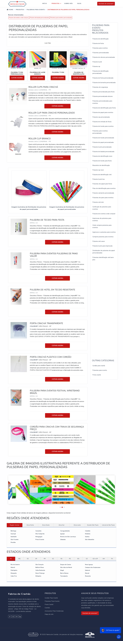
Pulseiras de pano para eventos (102, 198)
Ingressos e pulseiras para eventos (104, 232)
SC (53, 559)
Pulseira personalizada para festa (103, 92)
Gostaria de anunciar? (106, 4)
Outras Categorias (103, 360)
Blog (79, 3)
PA (112, 559)
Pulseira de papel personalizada (103, 142)
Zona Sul (61, 525)
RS (61, 559)
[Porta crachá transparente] (19, 330)
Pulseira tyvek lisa (98, 179)
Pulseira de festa (98, 43)
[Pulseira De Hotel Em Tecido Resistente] (16, 296)
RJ (11, 559)
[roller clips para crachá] (18, 96)
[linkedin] (20, 616)
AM (104, 559)
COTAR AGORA (17, 78)
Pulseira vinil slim (98, 202)
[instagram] (13, 616)
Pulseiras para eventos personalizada (61, 18)
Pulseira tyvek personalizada (101, 147)
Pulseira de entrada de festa (101, 122)
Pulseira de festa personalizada (102, 78)
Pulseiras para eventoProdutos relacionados (100, 29)
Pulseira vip (96, 66)
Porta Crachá (49, 604)
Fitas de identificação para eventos (104, 188)
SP (36, 559)
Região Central (14, 525)
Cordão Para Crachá (51, 598)
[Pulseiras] (37, 59)
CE (87, 559)
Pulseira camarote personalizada (103, 193)
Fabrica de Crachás (19, 593)
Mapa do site (49, 614)
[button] (59, 506)
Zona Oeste (45, 525)
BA (78, 559)
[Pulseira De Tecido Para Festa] (19, 227)
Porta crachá (96, 375)
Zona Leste (77, 525)
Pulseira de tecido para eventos (103, 126)
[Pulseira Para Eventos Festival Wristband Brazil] (16, 397)
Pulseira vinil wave (98, 241)
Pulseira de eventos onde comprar (18, 18)
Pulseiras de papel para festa (102, 184)
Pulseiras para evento (99, 370)
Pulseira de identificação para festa (104, 108)
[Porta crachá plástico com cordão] (19, 364)
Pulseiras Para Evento (52, 601)
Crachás (47, 608)
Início (44, 3)
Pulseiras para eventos (100, 48)
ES (28, 559)
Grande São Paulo (92, 525)
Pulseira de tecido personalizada (103, 138)
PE (70, 559)
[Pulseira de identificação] (78, 59)
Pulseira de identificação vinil (101, 175)
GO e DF (95, 559)
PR (45, 559)
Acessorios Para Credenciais (54, 611)
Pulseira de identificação (100, 39)
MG (19, 559)
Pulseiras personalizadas (100, 53)
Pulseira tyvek (97, 62)
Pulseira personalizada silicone (102, 96)
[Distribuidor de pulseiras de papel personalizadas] (28, 188)
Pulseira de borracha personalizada (104, 82)
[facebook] (9, 616)
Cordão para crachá (98, 366)
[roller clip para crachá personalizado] (18, 122)
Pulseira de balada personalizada (39, 18)
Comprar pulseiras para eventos (102, 237)
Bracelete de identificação (101, 165)
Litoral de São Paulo (108, 525)
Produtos (55, 3)
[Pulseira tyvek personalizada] (17, 59)
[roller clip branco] (18, 148)
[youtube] (16, 616)
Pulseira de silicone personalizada (103, 57)
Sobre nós (68, 3)
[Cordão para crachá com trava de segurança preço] (19, 434)
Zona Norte (30, 525)
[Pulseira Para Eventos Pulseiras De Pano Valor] (16, 260)
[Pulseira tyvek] (58, 59)
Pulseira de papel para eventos (102, 112)
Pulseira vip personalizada (101, 117)
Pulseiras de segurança (100, 87)
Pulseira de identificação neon (102, 156)
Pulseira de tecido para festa (102, 161)
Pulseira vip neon (98, 170)
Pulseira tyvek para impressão (102, 246)
